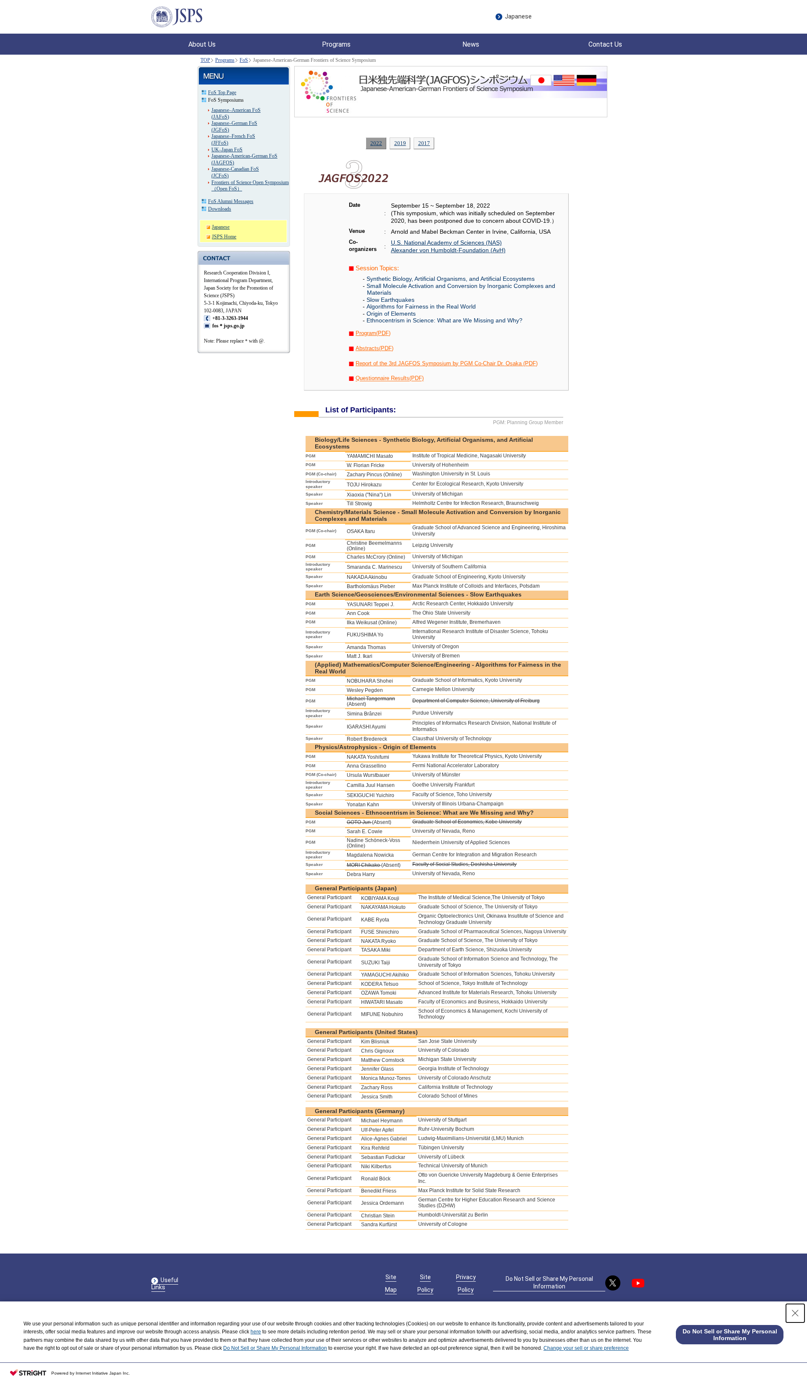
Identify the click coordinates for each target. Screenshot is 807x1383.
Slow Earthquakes (390, 299)
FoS (244, 60)
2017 (424, 143)
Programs (225, 60)
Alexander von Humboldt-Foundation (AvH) (448, 250)
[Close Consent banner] (795, 1313)
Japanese (518, 16)
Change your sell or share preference (586, 1348)
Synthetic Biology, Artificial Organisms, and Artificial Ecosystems (451, 278)
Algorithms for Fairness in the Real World (421, 306)
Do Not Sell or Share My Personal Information (549, 1282)
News (470, 44)
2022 (376, 143)
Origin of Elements (391, 313)
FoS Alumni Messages (230, 201)
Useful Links (164, 1284)
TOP (205, 60)
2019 (400, 143)
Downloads (219, 209)
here (256, 1332)
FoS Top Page (222, 92)
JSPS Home (224, 237)
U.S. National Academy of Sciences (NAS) (446, 242)
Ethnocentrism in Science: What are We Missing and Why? (444, 320)
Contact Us (605, 44)
